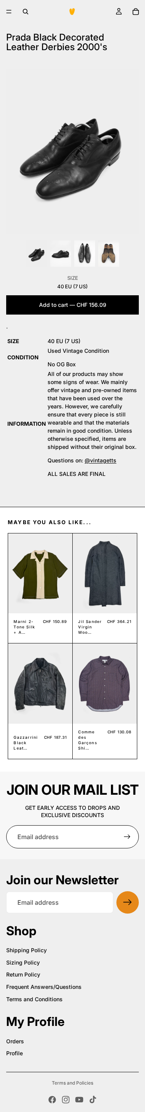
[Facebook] (52, 1099)
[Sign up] (127, 837)
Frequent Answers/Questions (44, 986)
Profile (14, 1053)
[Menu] (9, 11)
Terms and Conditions (34, 999)
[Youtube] (79, 1099)
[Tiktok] (92, 1099)
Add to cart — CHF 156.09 (72, 304)
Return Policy (23, 974)
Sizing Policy (23, 962)
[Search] (25, 11)
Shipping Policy (26, 950)
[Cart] (135, 11)
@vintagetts (100, 460)
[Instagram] (65, 1099)
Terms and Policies (72, 1083)
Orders (15, 1041)
